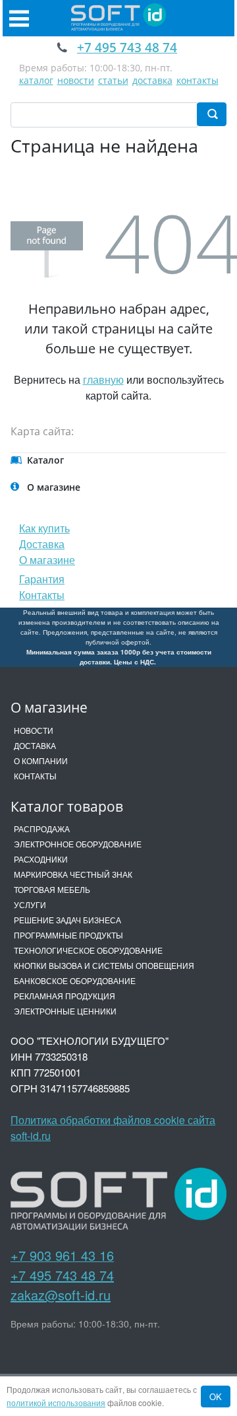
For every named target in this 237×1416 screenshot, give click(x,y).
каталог (36, 80)
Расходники (41, 859)
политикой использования (56, 1402)
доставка (152, 80)
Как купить (44, 528)
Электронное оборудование (78, 843)
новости (75, 80)
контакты (197, 80)
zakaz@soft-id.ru (61, 1294)
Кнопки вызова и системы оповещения (104, 965)
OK (215, 1396)
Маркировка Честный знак (73, 874)
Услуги (30, 904)
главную (103, 379)
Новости (33, 730)
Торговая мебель (52, 889)
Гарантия (42, 578)
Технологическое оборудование (88, 950)
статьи (113, 80)
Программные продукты (68, 934)
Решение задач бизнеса (67, 919)
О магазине (47, 559)
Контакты (42, 594)
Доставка (42, 543)
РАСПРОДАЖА (42, 828)
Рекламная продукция (64, 995)
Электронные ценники (65, 1010)
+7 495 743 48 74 (62, 1275)
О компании (41, 760)
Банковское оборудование (75, 980)
